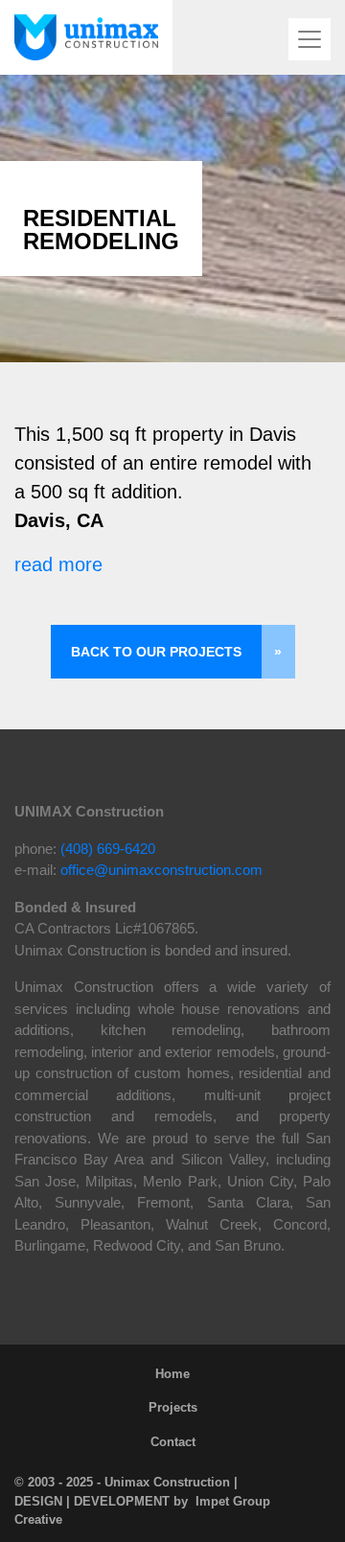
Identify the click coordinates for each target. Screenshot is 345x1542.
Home (172, 1374)
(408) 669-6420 (107, 848)
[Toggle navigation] (309, 39)
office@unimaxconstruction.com (161, 870)
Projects (173, 1407)
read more (58, 564)
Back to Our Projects (156, 651)
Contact (173, 1442)
